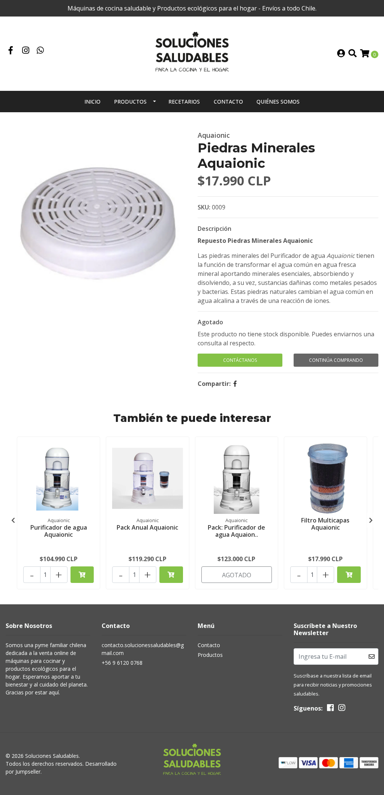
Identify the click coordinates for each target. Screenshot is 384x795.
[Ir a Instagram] (26, 51)
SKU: (204, 207)
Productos (130, 101)
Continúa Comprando (336, 360)
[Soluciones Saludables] (192, 53)
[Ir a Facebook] (11, 51)
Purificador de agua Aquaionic (58, 531)
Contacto (228, 101)
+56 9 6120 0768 (122, 662)
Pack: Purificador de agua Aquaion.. (236, 531)
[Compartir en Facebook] (235, 383)
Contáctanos (240, 360)
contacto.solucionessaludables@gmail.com (143, 648)
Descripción (214, 228)
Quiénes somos (278, 101)
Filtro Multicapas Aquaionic (325, 524)
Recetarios (184, 101)
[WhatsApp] (40, 51)
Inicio (92, 101)
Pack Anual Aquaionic (147, 527)
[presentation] (13, 520)
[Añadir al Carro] (82, 574)
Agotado (210, 322)
